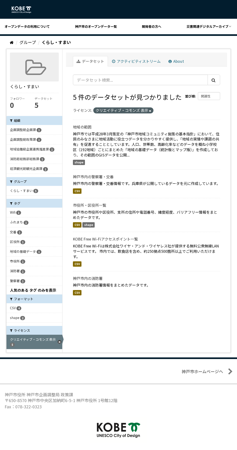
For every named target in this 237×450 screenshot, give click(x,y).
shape (79, 162)
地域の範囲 (82, 127)
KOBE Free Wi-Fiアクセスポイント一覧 (105, 239)
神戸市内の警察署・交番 (93, 176)
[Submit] (214, 80)
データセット (92, 61)
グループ (27, 42)
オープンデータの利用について (27, 26)
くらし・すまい (56, 42)
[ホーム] (12, 42)
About (178, 61)
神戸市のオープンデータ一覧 (96, 26)
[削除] (150, 110)
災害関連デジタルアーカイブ (207, 26)
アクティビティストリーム (138, 61)
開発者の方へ (151, 26)
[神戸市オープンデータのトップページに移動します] (24, 9)
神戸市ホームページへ (202, 371)
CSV (77, 191)
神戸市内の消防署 (88, 278)
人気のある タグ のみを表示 (33, 290)
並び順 (190, 96)
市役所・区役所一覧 (89, 205)
